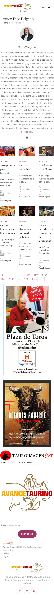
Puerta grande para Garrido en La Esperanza (46, 233)
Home (5, 23)
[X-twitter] (34, 591)
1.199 (36, 275)
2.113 (26, 279)
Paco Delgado (27, 47)
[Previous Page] (2, 275)
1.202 (11, 279)
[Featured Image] (7, 151)
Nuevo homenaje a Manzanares (7, 229)
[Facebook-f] (20, 591)
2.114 (34, 279)
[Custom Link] (27, 137)
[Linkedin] (27, 591)
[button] (43, 7)
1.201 (3, 279)
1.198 (28, 275)
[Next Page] (42, 279)
